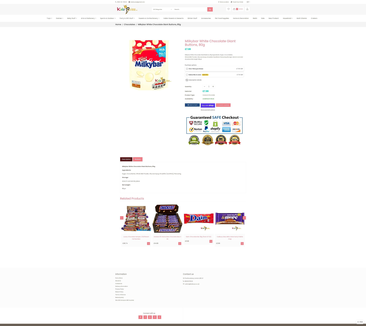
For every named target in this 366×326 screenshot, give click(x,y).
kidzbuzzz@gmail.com (138, 2)
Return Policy (119, 292)
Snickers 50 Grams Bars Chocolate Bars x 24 (167, 238)
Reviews (138, 159)
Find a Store (119, 278)
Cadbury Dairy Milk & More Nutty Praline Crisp (230, 238)
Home (118, 24)
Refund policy (119, 297)
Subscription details (195, 80)
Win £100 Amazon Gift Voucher (124, 300)
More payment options (208, 110)
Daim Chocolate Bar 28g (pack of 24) (198, 237)
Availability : (189, 99)
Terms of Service (120, 295)
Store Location (224, 2)
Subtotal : (188, 91)
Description (126, 159)
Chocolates (129, 24)
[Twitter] (140, 317)
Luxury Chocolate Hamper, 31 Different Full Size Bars (136, 238)
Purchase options (190, 65)
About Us (118, 281)
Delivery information (121, 286)
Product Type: (190, 95)
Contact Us (118, 283)
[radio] (187, 69)
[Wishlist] (228, 9)
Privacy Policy (119, 289)
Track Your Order (237, 2)
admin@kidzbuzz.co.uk (192, 284)
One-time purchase (196, 69)
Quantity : (188, 86)
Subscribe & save (198, 75)
